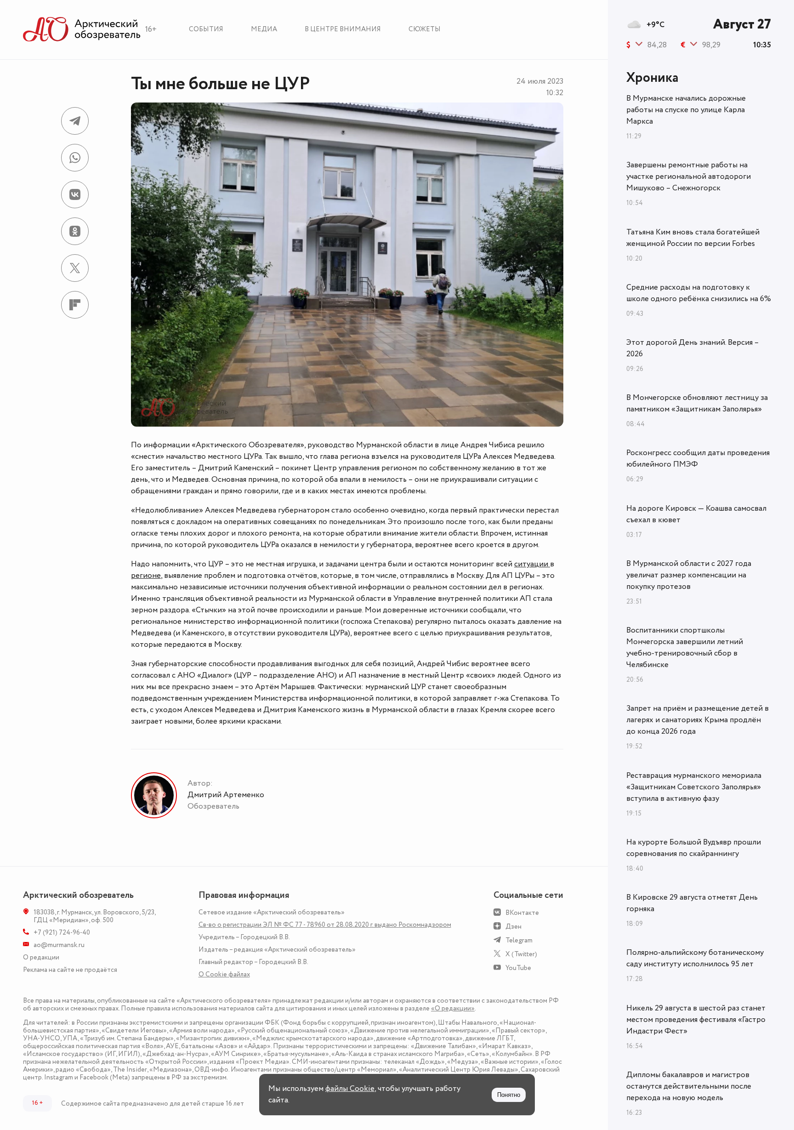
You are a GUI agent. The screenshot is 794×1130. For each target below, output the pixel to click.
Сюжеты (424, 29)
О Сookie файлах (224, 974)
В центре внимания (343, 29)
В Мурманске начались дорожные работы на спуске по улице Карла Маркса (686, 110)
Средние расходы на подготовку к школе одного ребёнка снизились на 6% (698, 293)
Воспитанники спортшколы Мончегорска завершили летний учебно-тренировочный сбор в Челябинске (684, 647)
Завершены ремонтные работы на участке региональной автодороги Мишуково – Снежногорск (688, 177)
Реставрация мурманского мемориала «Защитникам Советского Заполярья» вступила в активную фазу (693, 787)
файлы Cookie (349, 1088)
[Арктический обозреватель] (82, 29)
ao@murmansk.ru (59, 945)
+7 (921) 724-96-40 (62, 932)
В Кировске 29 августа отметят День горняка (692, 903)
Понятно (508, 1094)
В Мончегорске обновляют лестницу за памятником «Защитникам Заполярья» (697, 403)
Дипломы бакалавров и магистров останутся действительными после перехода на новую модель (688, 1086)
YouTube (518, 968)
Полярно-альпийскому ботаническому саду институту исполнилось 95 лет (695, 958)
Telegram (519, 940)
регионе (146, 575)
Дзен (513, 926)
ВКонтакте (522, 913)
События (206, 29)
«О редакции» (453, 1008)
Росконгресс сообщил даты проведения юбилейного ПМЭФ (698, 458)
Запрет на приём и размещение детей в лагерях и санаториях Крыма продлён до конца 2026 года (697, 720)
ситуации (532, 564)
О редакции (41, 957)
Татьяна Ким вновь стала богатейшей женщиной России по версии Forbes (693, 238)
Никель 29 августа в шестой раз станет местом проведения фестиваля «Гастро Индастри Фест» (696, 1020)
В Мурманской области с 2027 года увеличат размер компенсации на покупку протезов (688, 575)
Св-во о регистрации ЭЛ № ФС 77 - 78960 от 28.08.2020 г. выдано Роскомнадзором (324, 925)
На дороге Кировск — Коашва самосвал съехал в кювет (696, 514)
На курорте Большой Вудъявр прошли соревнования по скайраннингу (693, 848)
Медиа (264, 29)
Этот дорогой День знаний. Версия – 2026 (692, 348)
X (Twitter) (521, 954)
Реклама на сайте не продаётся (70, 970)
